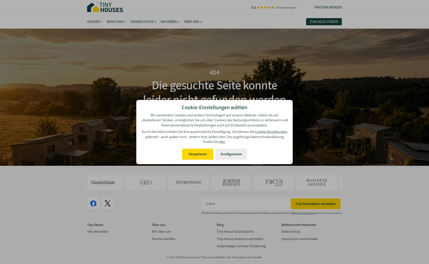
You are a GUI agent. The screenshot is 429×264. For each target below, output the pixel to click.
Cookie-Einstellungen (271, 131)
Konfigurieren (231, 154)
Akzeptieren (198, 154)
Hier (222, 141)
